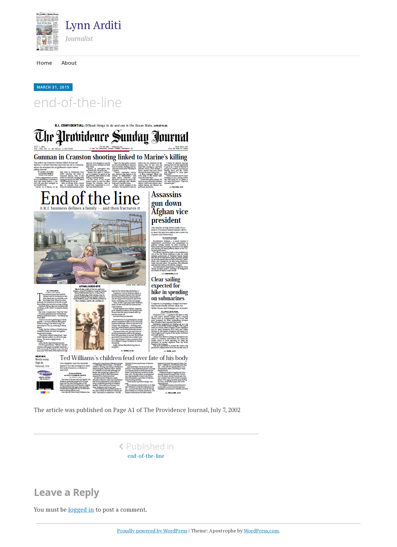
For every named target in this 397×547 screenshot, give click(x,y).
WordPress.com (261, 530)
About (69, 62)
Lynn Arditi (93, 25)
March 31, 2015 (53, 87)
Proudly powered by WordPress (152, 530)
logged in (81, 509)
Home (44, 62)
